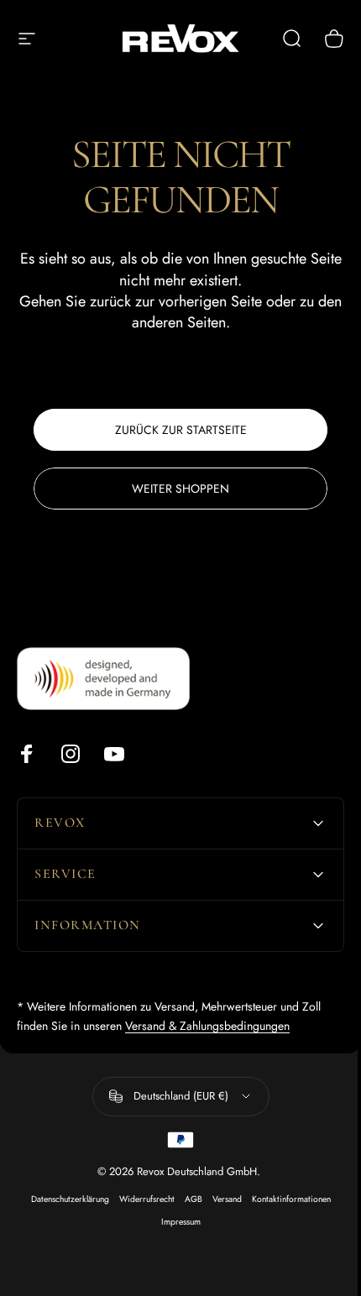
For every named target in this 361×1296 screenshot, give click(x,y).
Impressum (174, 1221)
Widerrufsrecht (140, 1199)
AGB (187, 1199)
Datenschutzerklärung (63, 1199)
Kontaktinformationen (284, 1199)
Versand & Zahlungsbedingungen (207, 1025)
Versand (220, 1199)
